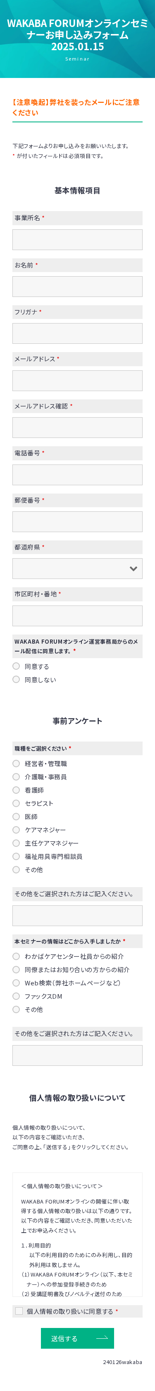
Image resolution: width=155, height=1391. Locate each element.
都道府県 (29, 546)
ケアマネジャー (46, 830)
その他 (34, 870)
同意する (37, 666)
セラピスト (39, 803)
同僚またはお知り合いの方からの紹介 (77, 969)
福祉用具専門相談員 (54, 856)
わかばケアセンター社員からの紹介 (74, 956)
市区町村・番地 (38, 593)
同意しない (40, 680)
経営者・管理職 (46, 763)
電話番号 (29, 452)
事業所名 (29, 217)
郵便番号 (29, 500)
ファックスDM (44, 996)
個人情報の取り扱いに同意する (72, 1311)
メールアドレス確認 (43, 405)
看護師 (34, 790)
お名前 (26, 264)
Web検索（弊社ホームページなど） (73, 983)
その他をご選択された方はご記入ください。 (74, 893)
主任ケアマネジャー (52, 843)
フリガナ (28, 311)
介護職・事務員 (46, 777)
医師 (31, 816)
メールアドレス (37, 358)
